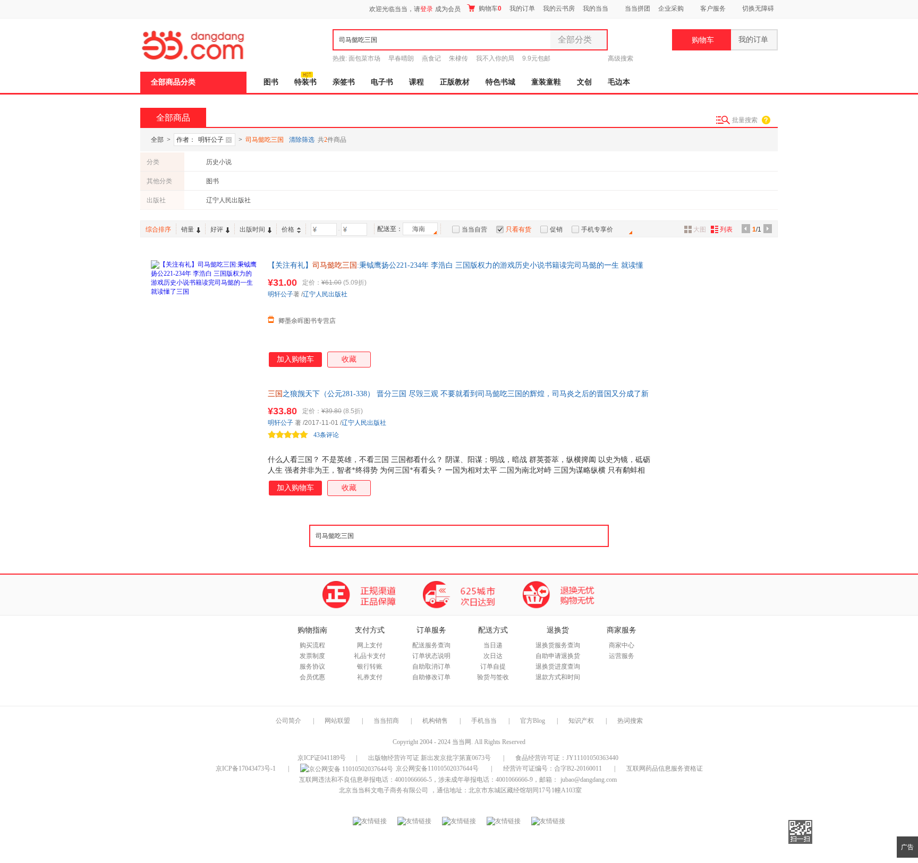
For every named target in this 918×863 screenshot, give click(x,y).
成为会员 (448, 9)
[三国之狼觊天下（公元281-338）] (204, 442)
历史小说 (219, 162)
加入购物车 (295, 359)
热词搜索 (630, 720)
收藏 (349, 359)
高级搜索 (620, 58)
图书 (271, 82)
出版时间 (252, 229)
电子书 (382, 82)
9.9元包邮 (536, 58)
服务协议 (312, 666)
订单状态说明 (431, 656)
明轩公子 (280, 294)
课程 (416, 82)
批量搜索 (745, 120)
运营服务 (621, 656)
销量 (187, 229)
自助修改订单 (431, 677)
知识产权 (582, 720)
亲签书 (344, 82)
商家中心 (621, 645)
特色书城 (500, 82)
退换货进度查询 (558, 666)
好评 (216, 229)
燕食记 (431, 58)
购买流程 (312, 645)
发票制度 (312, 656)
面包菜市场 (364, 58)
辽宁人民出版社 (228, 200)
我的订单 (522, 8)
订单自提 (493, 666)
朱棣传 (458, 58)
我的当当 (595, 8)
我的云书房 (559, 8)
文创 (584, 82)
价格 (288, 229)
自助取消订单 (431, 666)
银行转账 (369, 666)
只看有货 (518, 229)
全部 (157, 139)
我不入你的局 (495, 58)
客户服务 (713, 8)
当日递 (493, 645)
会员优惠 (312, 677)
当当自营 (474, 229)
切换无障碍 (758, 8)
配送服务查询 (431, 645)
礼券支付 (369, 677)
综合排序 (158, 229)
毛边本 (619, 82)
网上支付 (369, 645)
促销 (556, 229)
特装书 (305, 82)
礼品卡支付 (370, 656)
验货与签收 (493, 677)
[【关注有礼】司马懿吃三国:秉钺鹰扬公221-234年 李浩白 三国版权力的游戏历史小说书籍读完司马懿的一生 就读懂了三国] (204, 313)
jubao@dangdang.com (588, 779)
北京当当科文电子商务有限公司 (383, 790)
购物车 (489, 8)
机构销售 (435, 720)
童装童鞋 (546, 82)
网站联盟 (337, 720)
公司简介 (288, 720)
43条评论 (326, 435)
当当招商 (386, 720)
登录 (426, 9)
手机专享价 (597, 229)
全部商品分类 (173, 82)
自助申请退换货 (558, 656)
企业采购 (671, 8)
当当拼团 (637, 8)
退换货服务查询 (558, 645)
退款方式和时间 (558, 677)
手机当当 (484, 720)
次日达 (493, 656)
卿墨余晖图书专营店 (307, 320)
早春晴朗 (401, 58)
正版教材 (455, 82)
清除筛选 (301, 139)
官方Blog (532, 720)
